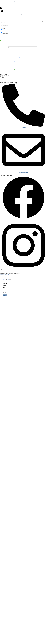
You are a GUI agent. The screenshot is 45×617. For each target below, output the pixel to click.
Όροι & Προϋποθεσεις (4, 274)
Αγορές (4, 285)
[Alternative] (1, 8)
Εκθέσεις (5, 287)
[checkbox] (5, 25)
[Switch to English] (5, 279)
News (4, 292)
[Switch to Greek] (10, 279)
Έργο (4, 283)
